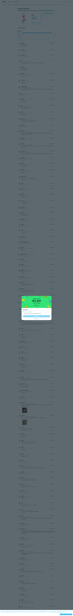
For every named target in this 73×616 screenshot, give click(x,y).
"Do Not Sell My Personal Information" (57, 612)
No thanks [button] (36, 318)
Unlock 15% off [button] (36, 316)
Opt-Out (65, 614)
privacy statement (43, 611)
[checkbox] (23, 313)
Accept (61, 614)
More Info (70, 614)
